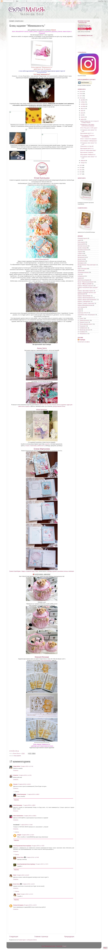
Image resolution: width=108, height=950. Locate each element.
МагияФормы (81, 261)
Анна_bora (42, 348)
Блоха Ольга (20, 857)
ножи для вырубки (46, 660)
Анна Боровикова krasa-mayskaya (22, 845)
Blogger (64, 946)
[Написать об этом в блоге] (30, 753)
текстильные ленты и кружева (57, 404)
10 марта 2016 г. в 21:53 (25, 775)
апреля (83, 117)
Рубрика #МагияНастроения (85, 305)
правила (80, 278)
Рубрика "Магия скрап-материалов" (87, 299)
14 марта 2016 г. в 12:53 (38, 845)
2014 (80, 167)
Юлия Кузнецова (41, 178)
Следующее (13, 936)
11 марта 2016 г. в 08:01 (33, 794)
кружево (47, 444)
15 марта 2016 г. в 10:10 (42, 864)
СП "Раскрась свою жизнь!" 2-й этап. (88, 143)
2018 (80, 93)
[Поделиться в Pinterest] (34, 753)
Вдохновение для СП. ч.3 (86, 133)
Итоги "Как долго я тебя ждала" (88, 128)
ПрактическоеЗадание (83, 280)
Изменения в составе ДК (86, 146)
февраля (83, 160)
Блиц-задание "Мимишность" (88, 154)
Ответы (17, 791)
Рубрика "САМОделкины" (84, 301)
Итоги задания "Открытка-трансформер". (87, 136)
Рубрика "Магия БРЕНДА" (84, 295)
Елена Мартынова (42, 449)
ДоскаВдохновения (83, 249)
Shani (14, 875)
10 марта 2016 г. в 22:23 (24, 784)
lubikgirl (19, 834)
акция (79, 240)
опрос (79, 274)
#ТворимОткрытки (83, 238)
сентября (83, 106)
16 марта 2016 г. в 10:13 (26, 894)
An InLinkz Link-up (14, 751)
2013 (80, 169)
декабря (83, 100)
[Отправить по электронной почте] (28, 753)
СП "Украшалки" (82, 326)
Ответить (15, 770)
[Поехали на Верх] (105, 948)
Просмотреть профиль (84, 341)
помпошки (71, 571)
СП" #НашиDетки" (82, 333)
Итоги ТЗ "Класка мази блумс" (88, 150)
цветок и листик (43, 404)
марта (82, 119)
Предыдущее (69, 936)
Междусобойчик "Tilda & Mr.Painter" (87, 264)
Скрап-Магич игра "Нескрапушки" (86, 314)
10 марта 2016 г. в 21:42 (26, 766)
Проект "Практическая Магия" (86, 282)
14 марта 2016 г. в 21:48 (32, 857)
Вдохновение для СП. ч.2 (86, 148)
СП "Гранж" (81, 318)
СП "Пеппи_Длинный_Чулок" (85, 324)
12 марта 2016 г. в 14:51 (27, 834)
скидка (79, 309)
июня (82, 113)
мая (82, 115)
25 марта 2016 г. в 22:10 (30, 905)
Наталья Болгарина (18, 905)
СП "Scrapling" (81, 331)
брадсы (23, 571)
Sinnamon (15, 775)
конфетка (80, 253)
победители (81, 276)
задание (80, 251)
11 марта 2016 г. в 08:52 (30, 815)
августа (83, 108)
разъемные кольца (62, 571)
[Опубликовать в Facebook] (33, 753)
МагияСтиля (81, 259)
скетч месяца (81, 307)
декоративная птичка (59, 406)
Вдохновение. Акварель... (87, 152)
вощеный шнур (30, 571)
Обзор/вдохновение (83, 272)
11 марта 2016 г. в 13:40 (26, 824)
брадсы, (27, 406)
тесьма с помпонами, (31, 445)
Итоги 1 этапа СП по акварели (88, 138)
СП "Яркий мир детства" (84, 329)
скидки (79, 311)
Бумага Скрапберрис (15, 571)
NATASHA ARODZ (42, 574)
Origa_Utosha (16, 766)
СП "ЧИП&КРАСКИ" (83, 328)
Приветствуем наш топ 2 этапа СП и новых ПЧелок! (89, 121)
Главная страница (41, 936)
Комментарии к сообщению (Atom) (27, 940)
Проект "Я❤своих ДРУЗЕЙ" (85, 283)
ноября (83, 102)
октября (83, 104)
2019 (80, 91)
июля (82, 110)
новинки (80, 270)
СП (78, 316)
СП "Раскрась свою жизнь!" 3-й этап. (88, 130)
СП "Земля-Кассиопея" (83, 320)
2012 (80, 172)
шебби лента (41, 445)
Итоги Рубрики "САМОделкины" (88, 140)
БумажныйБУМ (81, 244)
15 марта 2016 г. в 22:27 (22, 875)
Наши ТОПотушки (82, 268)
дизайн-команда (82, 247)
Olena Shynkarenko (18, 815)
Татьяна (15, 784)
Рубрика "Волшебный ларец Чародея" (88, 287)
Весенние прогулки (83, 246)
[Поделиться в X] (31, 753)
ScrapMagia (82, 339)
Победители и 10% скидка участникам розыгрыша (87, 125)
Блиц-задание (17, 755)
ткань (36, 571)
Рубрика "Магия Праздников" (85, 297)
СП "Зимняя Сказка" (83, 322)
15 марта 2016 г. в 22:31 (28, 884)
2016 (80, 98)
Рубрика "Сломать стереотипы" (86, 303)
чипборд (49, 571)
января (83, 162)
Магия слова (81, 255)
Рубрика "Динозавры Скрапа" (85, 290)
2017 (80, 95)
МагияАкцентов (82, 257)
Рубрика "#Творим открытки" (85, 285)
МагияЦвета (81, 263)
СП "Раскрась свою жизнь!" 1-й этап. (88, 157)
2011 (80, 174)
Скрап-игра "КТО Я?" (83, 312)
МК (78, 266)
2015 (80, 165)
